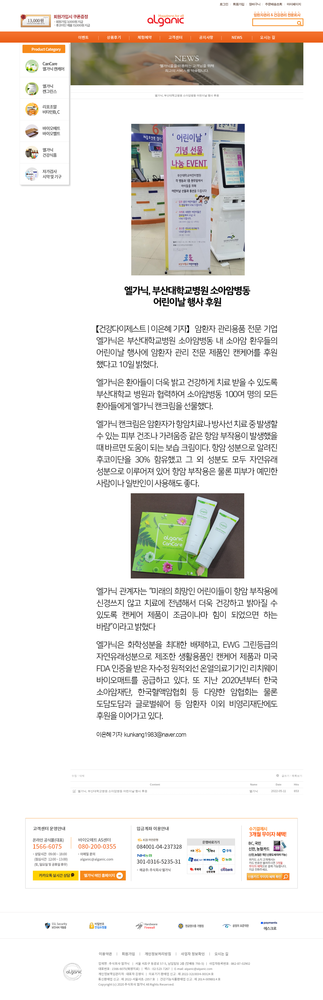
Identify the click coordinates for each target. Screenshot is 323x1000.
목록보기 (297, 775)
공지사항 (206, 37)
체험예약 (145, 37)
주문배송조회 (273, 4)
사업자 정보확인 (193, 953)
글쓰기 (285, 775)
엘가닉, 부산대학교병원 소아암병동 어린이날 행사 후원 (112, 791)
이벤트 (83, 37)
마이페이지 (294, 4)
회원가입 (238, 4)
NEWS (236, 37)
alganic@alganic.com (198, 969)
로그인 (224, 4)
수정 (74, 775)
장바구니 (254, 4)
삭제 (81, 775)
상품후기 (114, 37)
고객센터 (175, 37)
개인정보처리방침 (158, 953)
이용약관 (105, 953)
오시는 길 (267, 37)
